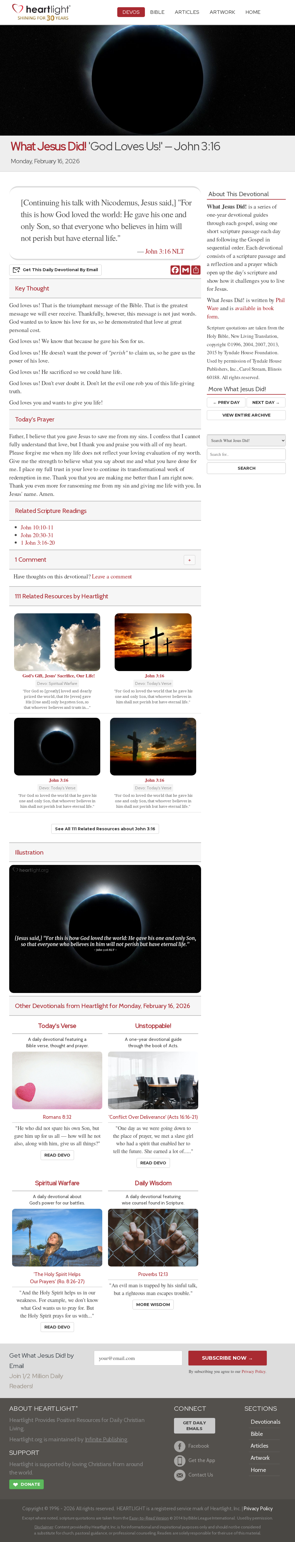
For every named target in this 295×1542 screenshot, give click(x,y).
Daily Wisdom (153, 1183)
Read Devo (57, 1155)
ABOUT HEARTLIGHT (43, 1408)
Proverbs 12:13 (153, 1274)
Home (258, 1469)
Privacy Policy (253, 1371)
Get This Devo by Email (60, 269)
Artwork (222, 12)
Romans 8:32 (57, 1117)
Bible (157, 12)
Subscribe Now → (227, 1358)
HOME (252, 12)
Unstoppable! (153, 1026)
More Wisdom (153, 1304)
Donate (26, 1484)
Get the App (201, 1460)
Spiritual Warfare (57, 1183)
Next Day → (266, 402)
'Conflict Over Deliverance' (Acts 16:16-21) (153, 1117)
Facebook (198, 1446)
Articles (187, 12)
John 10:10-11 (37, 527)
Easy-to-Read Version (149, 1518)
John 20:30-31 (37, 535)
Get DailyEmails (194, 1425)
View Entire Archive (246, 415)
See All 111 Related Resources (105, 828)
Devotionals (265, 1421)
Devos (131, 12)
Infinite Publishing (106, 1439)
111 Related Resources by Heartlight (61, 596)
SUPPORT (24, 1453)
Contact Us (200, 1475)
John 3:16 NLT (164, 251)
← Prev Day (226, 402)
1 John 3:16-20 (38, 542)
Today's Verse (57, 1026)
